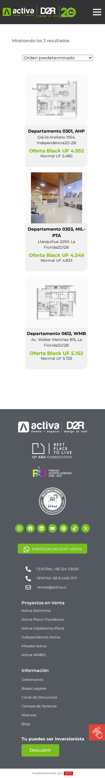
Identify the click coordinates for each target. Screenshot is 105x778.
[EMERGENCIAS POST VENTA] (26, 549)
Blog (26, 724)
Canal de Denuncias (39, 697)
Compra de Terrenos (39, 706)
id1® (68, 773)
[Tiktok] (74, 528)
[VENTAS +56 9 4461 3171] (28, 578)
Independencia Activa (41, 637)
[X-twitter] (85, 528)
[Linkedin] (41, 528)
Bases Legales (34, 688)
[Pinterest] (63, 528)
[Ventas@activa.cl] (28, 587)
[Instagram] (19, 528)
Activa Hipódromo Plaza (43, 628)
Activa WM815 (34, 655)
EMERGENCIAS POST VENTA (57, 549)
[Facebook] (30, 528)
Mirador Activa (34, 646)
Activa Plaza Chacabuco (43, 619)
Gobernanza (32, 679)
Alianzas (29, 715)
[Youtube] (52, 528)
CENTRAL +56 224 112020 (57, 569)
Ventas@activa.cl (51, 587)
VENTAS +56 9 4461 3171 (57, 578)
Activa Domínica (36, 610)
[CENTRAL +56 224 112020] (28, 569)
